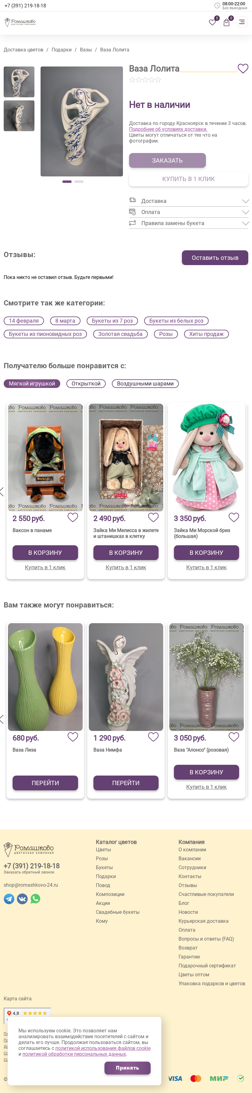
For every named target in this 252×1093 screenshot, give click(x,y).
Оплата (187, 930)
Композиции (110, 894)
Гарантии (189, 957)
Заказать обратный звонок (29, 872)
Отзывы (188, 885)
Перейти (45, 783)
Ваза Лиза (24, 750)
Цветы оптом (194, 975)
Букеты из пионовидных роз (45, 334)
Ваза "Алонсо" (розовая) (201, 750)
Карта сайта (18, 999)
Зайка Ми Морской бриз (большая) (202, 533)
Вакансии (190, 858)
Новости (188, 912)
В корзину (45, 552)
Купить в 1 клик (45, 567)
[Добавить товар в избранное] (243, 68)
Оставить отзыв (215, 257)
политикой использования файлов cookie (103, 1048)
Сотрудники (192, 867)
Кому (102, 921)
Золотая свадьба (120, 334)
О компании (192, 850)
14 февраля (24, 320)
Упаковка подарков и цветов (212, 983)
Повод (103, 885)
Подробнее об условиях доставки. (168, 129)
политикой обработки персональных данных (74, 1054)
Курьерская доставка (204, 921)
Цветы (103, 850)
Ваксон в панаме (32, 530)
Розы (166, 334)
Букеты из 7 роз (112, 320)
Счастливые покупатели (206, 894)
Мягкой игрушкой (32, 383)
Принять (127, 1068)
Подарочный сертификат (207, 966)
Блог (184, 903)
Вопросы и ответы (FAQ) (206, 939)
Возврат (188, 948)
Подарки (106, 876)
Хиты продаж (206, 334)
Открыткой (86, 383)
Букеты (104, 867)
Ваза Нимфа (107, 750)
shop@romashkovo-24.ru (31, 885)
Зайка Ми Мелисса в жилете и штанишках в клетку (126, 533)
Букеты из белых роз (176, 320)
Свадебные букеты (118, 912)
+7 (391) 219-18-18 (32, 866)
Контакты (190, 876)
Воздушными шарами (145, 383)
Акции (103, 903)
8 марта (65, 320)
